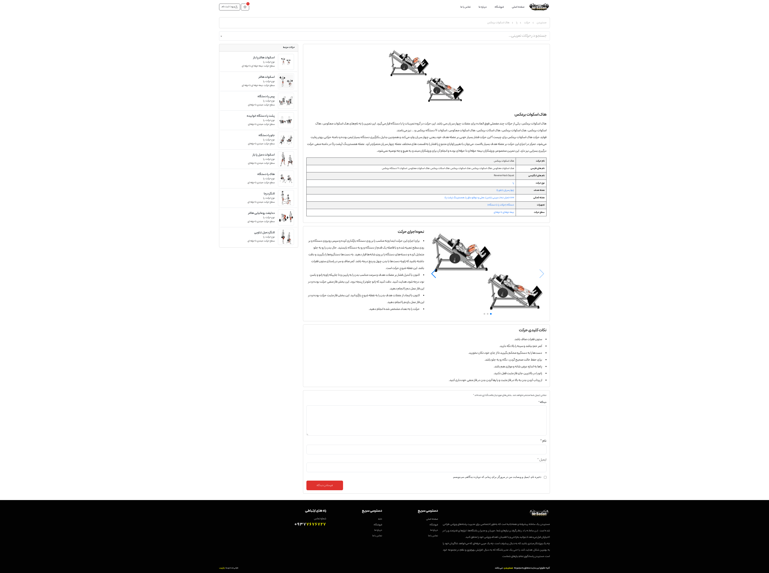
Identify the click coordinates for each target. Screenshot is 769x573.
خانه (380, 519)
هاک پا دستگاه (266, 174)
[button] (245, 7)
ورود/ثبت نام (228, 7)
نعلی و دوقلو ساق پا (474, 198)
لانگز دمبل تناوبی (264, 232)
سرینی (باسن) (492, 198)
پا (516, 23)
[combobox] (384, 36)
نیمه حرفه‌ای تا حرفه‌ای (504, 212)
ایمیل (542, 460)
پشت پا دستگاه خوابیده (261, 116)
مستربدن (542, 23)
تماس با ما (465, 7)
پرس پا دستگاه (266, 96)
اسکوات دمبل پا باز (264, 155)
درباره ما (483, 7)
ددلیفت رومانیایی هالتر (261, 213)
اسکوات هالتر (267, 77)
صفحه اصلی (518, 7)
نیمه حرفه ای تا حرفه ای (252, 66)
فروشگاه (499, 7)
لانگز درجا (269, 194)
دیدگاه (543, 402)
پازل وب (222, 568)
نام (543, 441)
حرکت (527, 23)
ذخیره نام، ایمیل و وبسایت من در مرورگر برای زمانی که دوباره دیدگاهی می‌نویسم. (497, 476)
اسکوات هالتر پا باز (264, 58)
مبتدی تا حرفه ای (255, 183)
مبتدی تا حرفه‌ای (255, 105)
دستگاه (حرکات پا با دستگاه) (500, 205)
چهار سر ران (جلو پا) (505, 190)
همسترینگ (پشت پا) (454, 198)
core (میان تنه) (507, 198)
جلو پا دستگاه (267, 135)
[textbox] (384, 36)
